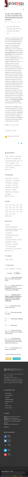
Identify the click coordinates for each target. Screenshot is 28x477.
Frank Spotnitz (8, 130)
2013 (7, 207)
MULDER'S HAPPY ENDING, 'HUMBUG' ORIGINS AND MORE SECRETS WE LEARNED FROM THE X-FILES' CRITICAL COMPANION (13, 297)
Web (6, 268)
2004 (21, 209)
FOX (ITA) (7, 224)
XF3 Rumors (8, 158)
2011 (14, 207)
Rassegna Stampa (9, 401)
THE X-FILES (14, 325)
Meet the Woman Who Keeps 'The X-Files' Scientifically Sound (13, 279)
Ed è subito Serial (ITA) (14, 125)
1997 (17, 211)
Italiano (11, 259)
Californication (18, 165)
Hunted (14, 130)
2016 (14, 205)
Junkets (7, 167)
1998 (14, 211)
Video (6, 403)
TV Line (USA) (8, 244)
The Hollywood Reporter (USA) (12, 235)
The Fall (7, 163)
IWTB (11, 156)
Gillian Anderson (9, 178)
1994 (10, 214)
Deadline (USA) (9, 242)
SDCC (17, 163)
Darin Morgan (8, 185)
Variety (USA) (15, 244)
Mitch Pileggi (8, 187)
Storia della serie (8, 395)
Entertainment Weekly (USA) (11, 227)
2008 (7, 209)
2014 (21, 205)
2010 (17, 207)
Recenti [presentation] (10, 273)
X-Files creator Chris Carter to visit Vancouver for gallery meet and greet (13, 332)
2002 (7, 211)
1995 (7, 214)
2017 (10, 205)
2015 (17, 205)
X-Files (7, 156)
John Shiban (13, 189)
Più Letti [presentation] (17, 273)
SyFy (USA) (19, 239)
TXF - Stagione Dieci (17, 156)
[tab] (9, 273)
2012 (10, 207)
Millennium (12, 167)
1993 (14, 214)
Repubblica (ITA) (9, 237)
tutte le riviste (10, 250)
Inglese (7, 259)
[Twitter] (21, 143)
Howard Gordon (15, 187)
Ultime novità (8, 405)
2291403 (17, 358)
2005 (17, 209)
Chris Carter (16, 178)
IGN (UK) (15, 242)
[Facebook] (18, 143)
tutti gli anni (9, 216)
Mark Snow (8, 189)
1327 (9, 358)
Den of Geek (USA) (17, 248)
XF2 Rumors (12, 163)
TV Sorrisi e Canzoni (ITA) (11, 246)
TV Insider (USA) (9, 248)
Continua (15, 475)
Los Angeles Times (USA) (11, 239)
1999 (10, 211)
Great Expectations (9, 165)
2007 (10, 209)
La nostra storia (8, 407)
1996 (21, 211)
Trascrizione (18, 268)
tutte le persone (10, 196)
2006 (14, 209)
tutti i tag (9, 169)
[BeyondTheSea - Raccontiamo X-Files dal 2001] (14, 3)
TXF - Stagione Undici (16, 158)
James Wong (15, 185)
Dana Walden (8, 194)
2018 (7, 205)
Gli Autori (7, 397)
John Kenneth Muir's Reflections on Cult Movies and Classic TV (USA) (14, 230)
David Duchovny (9, 180)
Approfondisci (20, 475)
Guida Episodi (8, 393)
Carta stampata (12, 268)
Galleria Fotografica (9, 399)
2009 (21, 207)
